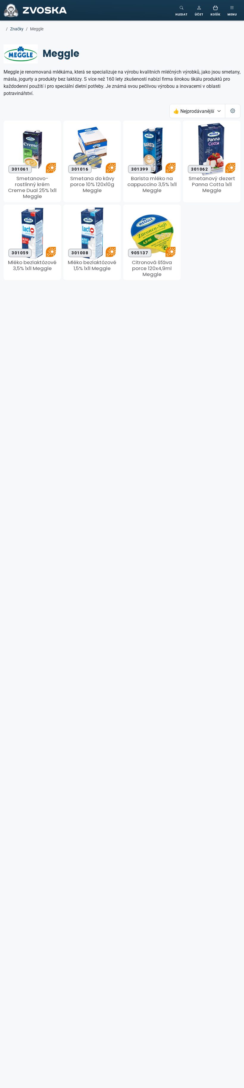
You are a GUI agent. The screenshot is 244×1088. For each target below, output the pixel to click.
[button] (199, 10)
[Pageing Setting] (232, 111)
